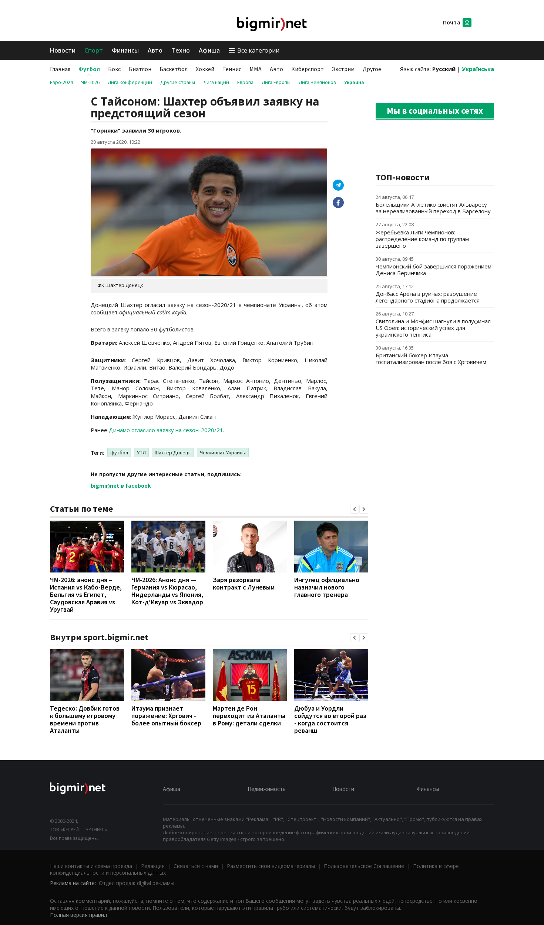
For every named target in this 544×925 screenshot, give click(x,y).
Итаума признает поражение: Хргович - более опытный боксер (166, 715)
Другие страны (177, 82)
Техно (180, 50)
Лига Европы (276, 82)
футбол (119, 452)
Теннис (231, 69)
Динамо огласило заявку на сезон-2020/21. (166, 430)
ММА (255, 69)
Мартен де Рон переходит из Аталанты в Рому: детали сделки (249, 715)
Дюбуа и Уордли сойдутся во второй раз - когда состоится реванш (330, 719)
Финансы (125, 50)
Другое (372, 69)
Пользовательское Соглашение (364, 865)
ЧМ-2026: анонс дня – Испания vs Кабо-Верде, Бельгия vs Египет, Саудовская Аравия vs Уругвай (86, 594)
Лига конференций (130, 82)
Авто (155, 50)
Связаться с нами (196, 865)
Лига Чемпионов (317, 82)
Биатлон (140, 69)
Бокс (114, 69)
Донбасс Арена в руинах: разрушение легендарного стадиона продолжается (428, 297)
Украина (354, 82)
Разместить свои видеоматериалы (271, 865)
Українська (478, 69)
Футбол (89, 69)
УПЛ (141, 452)
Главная (60, 69)
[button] (354, 509)
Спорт (93, 50)
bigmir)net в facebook (121, 485)
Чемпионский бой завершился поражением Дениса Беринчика (433, 270)
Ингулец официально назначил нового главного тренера (326, 587)
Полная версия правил (78, 914)
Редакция (153, 865)
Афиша (209, 50)
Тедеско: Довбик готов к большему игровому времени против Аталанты (85, 719)
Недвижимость (267, 788)
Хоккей (205, 69)
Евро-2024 (61, 82)
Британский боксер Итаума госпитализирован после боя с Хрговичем (431, 358)
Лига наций (216, 82)
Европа (245, 82)
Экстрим (343, 69)
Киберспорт (307, 69)
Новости (62, 50)
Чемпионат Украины (223, 452)
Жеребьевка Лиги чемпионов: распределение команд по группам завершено (422, 238)
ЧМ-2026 (90, 82)
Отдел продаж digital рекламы (136, 882)
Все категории (258, 50)
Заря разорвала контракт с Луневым (244, 583)
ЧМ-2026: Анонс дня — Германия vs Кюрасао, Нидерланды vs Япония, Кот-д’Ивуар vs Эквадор (167, 590)
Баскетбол (173, 69)
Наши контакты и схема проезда (91, 865)
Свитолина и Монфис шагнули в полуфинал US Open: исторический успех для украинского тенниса (433, 327)
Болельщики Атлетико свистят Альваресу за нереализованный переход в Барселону (433, 208)
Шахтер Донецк (173, 452)
